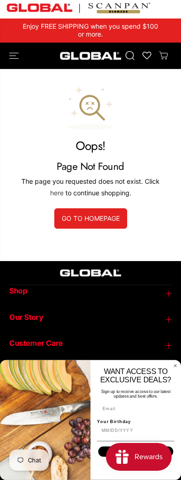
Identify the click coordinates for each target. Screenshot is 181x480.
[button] (14, 56)
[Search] (130, 55)
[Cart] (163, 55)
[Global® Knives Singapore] (90, 56)
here (57, 193)
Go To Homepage (91, 218)
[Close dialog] (175, 366)
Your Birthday (114, 421)
